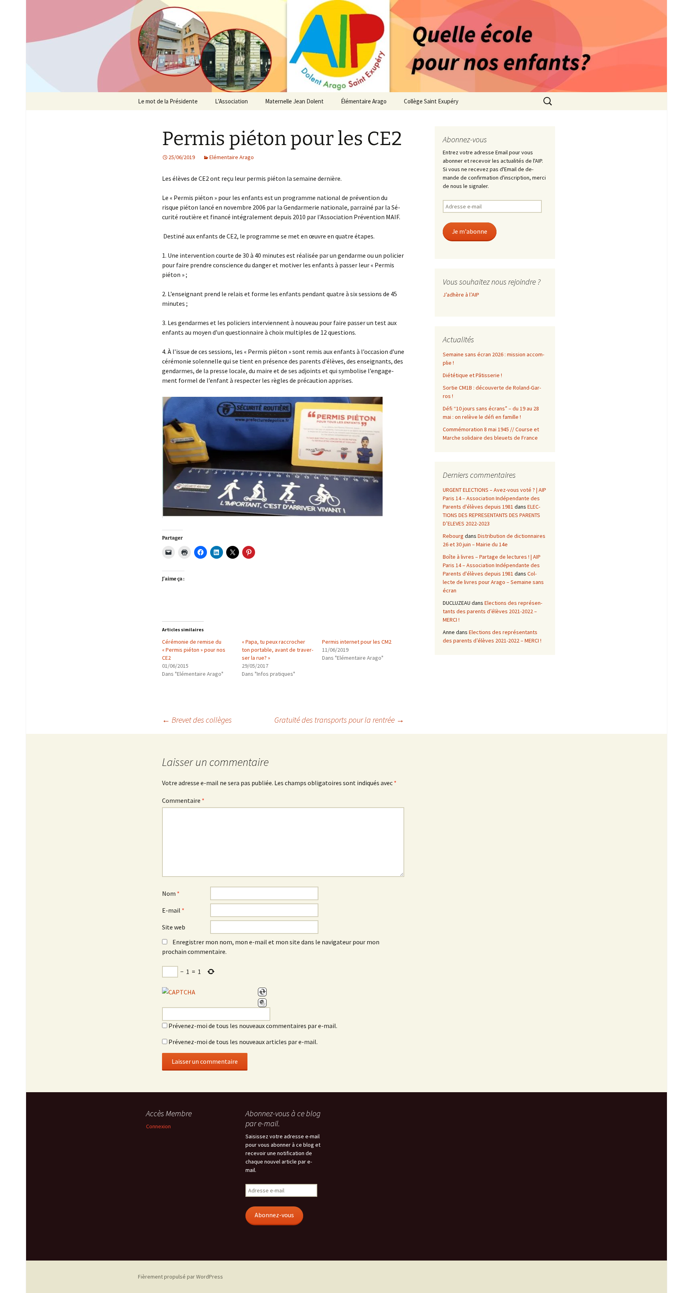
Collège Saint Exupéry (431, 101)
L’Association (231, 101)
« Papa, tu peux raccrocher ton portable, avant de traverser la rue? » (277, 649)
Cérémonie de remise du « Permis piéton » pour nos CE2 (193, 649)
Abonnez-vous (274, 1215)
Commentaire (183, 800)
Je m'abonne (469, 231)
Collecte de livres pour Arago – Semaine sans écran (493, 582)
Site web (173, 927)
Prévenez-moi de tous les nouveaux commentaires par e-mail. (252, 1026)
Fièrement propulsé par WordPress (180, 1276)
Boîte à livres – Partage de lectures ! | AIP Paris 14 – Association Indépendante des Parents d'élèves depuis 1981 (492, 565)
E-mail (173, 910)
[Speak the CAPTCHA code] (262, 1002)
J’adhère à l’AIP (461, 294)
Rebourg (453, 535)
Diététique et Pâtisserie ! (472, 375)
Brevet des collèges (197, 720)
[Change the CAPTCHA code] (262, 992)
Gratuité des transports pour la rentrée (339, 720)
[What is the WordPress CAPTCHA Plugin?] (178, 992)
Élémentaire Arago (364, 101)
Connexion (158, 1126)
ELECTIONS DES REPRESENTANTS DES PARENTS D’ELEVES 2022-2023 (491, 515)
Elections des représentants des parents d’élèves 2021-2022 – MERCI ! (492, 611)
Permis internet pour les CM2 (356, 641)
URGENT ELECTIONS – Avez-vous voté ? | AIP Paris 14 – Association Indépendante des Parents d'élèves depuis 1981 (494, 498)
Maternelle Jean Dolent (294, 101)
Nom (171, 893)
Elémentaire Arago (231, 157)
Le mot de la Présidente (168, 101)
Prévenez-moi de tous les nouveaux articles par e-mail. (243, 1042)
